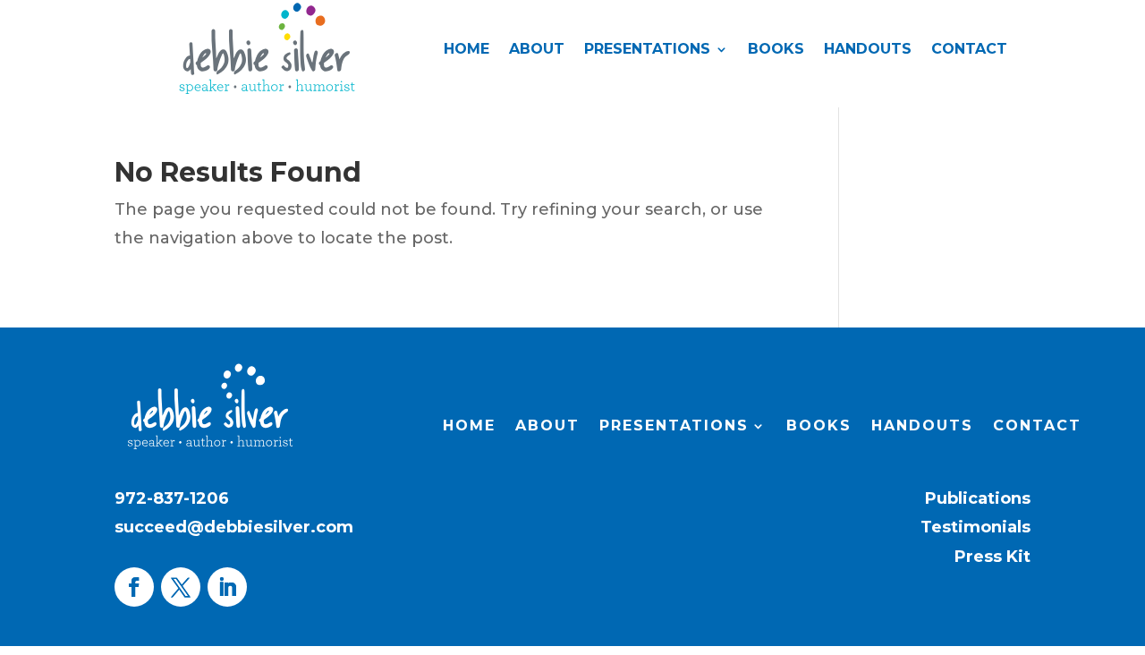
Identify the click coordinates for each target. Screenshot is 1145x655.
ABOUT (536, 50)
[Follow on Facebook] (134, 587)
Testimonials (975, 527)
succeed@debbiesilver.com (233, 527)
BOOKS (776, 50)
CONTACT (969, 50)
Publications (977, 498)
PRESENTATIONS (647, 50)
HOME (466, 50)
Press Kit (992, 556)
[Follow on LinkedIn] (227, 587)
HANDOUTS (868, 50)
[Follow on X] (180, 587)
